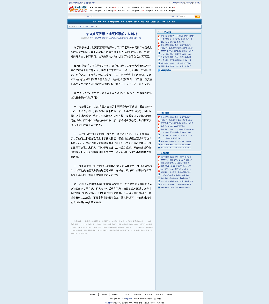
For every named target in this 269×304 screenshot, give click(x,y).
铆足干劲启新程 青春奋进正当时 (173, 42)
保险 (110, 11)
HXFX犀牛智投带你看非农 (171, 138)
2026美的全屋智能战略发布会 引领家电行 (176, 160)
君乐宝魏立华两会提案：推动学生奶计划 (176, 157)
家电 (147, 11)
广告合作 (85, 3)
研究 (142, 22)
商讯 (138, 11)
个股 (151, 7)
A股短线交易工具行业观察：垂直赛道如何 (177, 48)
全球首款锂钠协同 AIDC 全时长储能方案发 (177, 181)
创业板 (110, 22)
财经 (91, 7)
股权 (147, 7)
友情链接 (188, 3)
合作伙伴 (115, 295)
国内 (128, 7)
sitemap (169, 294)
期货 (105, 11)
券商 (165, 7)
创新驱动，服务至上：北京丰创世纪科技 (176, 172)
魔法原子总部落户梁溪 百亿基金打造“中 (176, 169)
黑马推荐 (129, 22)
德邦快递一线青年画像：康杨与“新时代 (175, 178)
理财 (91, 11)
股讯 (142, 7)
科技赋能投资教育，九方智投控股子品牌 (176, 63)
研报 (173, 22)
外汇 (101, 11)
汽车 (119, 7)
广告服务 (104, 295)
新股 (161, 7)
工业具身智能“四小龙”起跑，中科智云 (175, 163)
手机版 (92, 3)
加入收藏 (172, 3)
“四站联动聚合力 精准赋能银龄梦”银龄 (175, 175)
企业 (105, 7)
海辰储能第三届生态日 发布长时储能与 (175, 187)
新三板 (136, 22)
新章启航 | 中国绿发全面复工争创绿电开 (176, 166)
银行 (119, 11)
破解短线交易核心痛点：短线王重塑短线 (176, 45)
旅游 (170, 11)
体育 (156, 11)
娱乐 (110, 7)
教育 (151, 11)
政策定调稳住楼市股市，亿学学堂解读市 (176, 57)
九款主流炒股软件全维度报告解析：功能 (176, 54)
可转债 (153, 22)
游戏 (128, 11)
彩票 (124, 11)
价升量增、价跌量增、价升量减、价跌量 (176, 141)
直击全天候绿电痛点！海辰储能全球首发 (176, 184)
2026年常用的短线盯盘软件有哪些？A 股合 (177, 51)
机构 (156, 7)
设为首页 (180, 3)
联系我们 (196, 3)
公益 (124, 7)
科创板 (116, 22)
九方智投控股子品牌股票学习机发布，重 (176, 60)
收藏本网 (159, 295)
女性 (161, 11)
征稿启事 (126, 295)
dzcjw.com (128, 299)
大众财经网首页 (75, 3)
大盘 (147, 22)
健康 (165, 11)
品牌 (101, 7)
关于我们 (93, 295)
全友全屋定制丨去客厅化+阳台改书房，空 (176, 39)
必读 (122, 22)
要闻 (96, 7)
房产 (175, 11)
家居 (170, 7)
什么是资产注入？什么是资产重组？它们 (176, 147)
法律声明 (137, 295)
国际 (133, 7)
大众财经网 (85, 38)
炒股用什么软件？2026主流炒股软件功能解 (177, 36)
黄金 (96, 11)
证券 (138, 7)
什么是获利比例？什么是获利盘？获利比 (176, 145)
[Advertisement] (111, 258)
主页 (79, 27)
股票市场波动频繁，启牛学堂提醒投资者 (176, 66)
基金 (133, 11)
